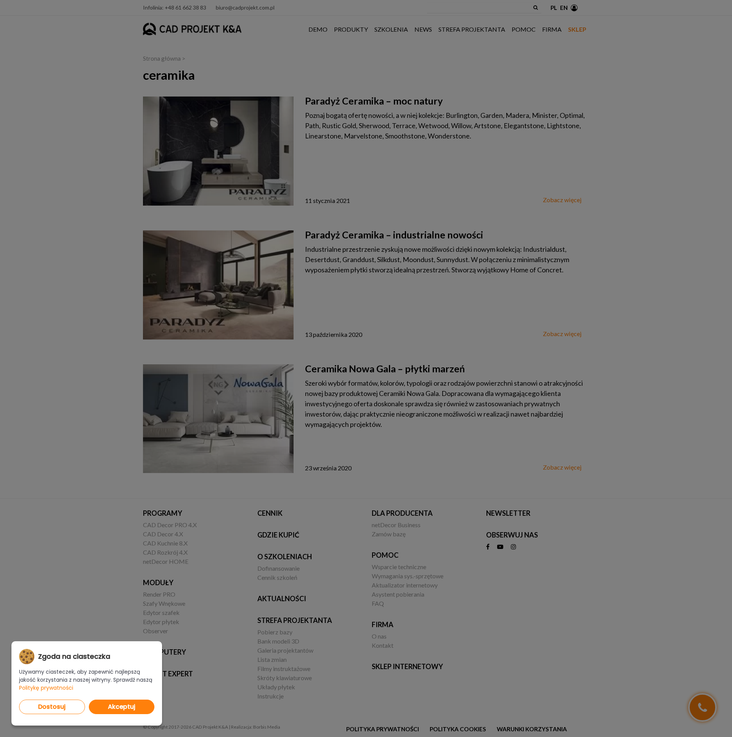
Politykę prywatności (46, 688)
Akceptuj (121, 706)
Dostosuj (52, 706)
